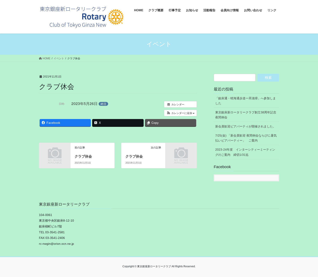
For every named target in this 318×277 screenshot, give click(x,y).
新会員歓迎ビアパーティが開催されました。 (245, 126)
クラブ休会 (83, 156)
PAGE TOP (306, 265)
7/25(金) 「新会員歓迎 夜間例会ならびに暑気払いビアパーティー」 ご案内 (246, 138)
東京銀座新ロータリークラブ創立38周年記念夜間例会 (245, 115)
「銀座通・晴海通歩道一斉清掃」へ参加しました (245, 101)
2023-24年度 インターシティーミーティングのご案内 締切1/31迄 (245, 152)
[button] (180, 113)
